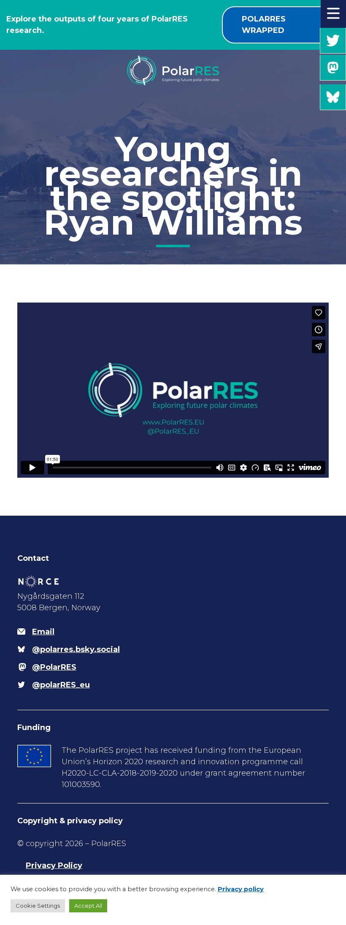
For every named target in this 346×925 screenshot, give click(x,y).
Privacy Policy (54, 865)
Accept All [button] (88, 905)
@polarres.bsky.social (333, 97)
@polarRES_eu (333, 41)
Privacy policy (241, 889)
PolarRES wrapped (264, 24)
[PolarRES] (173, 72)
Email (43, 631)
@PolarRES (333, 68)
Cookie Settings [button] (38, 905)
